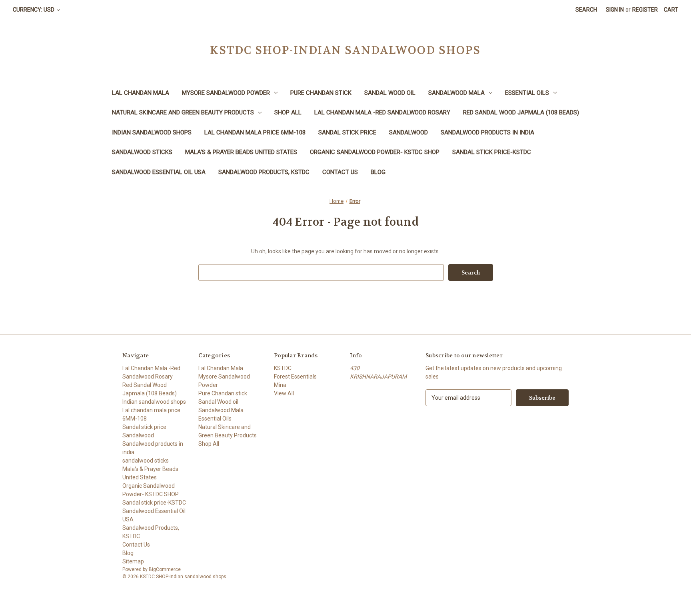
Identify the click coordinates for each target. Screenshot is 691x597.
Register (645, 9)
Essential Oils (527, 92)
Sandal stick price (347, 132)
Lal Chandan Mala (140, 92)
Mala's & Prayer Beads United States (241, 152)
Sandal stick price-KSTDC (491, 152)
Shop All (288, 112)
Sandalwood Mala (456, 92)
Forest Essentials (295, 376)
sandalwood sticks (142, 152)
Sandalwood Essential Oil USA (159, 172)
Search (586, 9)
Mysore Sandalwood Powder (226, 92)
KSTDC (283, 368)
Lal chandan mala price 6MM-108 (255, 132)
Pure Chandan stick (320, 92)
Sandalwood (408, 132)
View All (284, 393)
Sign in (615, 9)
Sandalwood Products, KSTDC (264, 172)
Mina (280, 385)
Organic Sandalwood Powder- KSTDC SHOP (374, 152)
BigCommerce (165, 569)
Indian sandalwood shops (152, 132)
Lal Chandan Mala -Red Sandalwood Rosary (382, 112)
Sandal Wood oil (389, 92)
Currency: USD (34, 9)
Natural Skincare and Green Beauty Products (183, 112)
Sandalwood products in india (487, 132)
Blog (378, 172)
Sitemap (133, 561)
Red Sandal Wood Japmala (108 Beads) (521, 112)
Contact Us (340, 172)
